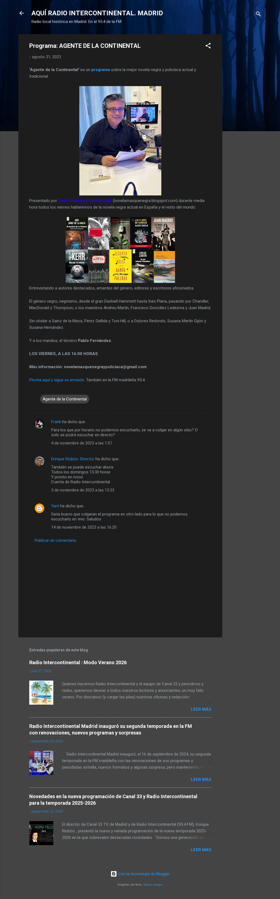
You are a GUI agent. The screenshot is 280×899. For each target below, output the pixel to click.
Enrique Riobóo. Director (72, 458)
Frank (56, 421)
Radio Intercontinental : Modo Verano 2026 (78, 662)
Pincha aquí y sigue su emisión (56, 379)
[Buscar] (258, 15)
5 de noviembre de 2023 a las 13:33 (82, 490)
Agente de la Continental (65, 399)
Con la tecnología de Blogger (143, 873)
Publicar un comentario (55, 540)
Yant (55, 505)
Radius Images (153, 884)
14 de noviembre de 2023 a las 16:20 (83, 527)
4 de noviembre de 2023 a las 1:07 (81, 443)
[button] (208, 46)
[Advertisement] (244, 116)
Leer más (201, 709)
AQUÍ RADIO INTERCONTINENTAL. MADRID (97, 13)
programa (100, 69)
